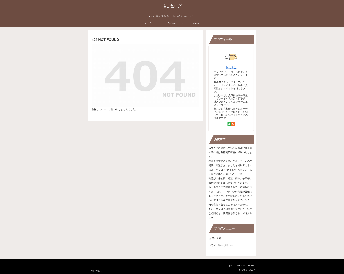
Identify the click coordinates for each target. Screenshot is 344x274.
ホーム (231, 266)
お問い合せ (215, 238)
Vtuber (251, 266)
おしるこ (231, 67)
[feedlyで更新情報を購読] (229, 124)
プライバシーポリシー (221, 245)
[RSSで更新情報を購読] (233, 124)
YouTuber (241, 266)
